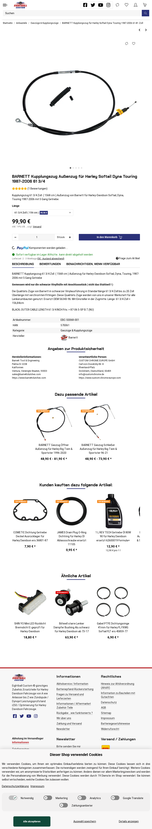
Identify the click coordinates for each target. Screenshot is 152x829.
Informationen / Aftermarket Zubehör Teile (74, 705)
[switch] (13, 798)
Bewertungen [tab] (50, 264)
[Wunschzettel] (126, 5)
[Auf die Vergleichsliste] (126, 43)
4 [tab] (79, 168)
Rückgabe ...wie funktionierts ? (75, 712)
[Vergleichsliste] (117, 5)
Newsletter (63, 728)
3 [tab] (76, 168)
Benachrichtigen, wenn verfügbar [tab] (93, 264)
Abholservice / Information (72, 683)
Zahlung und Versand (69, 723)
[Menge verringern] (15, 237)
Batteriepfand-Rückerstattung (75, 689)
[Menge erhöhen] (70, 237)
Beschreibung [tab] (23, 264)
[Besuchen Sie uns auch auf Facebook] (85, 5)
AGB (103, 707)
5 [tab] (81, 168)
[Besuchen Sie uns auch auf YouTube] (100, 5)
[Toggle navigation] (5, 5)
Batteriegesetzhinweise (115, 723)
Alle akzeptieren (31, 821)
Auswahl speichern (84, 821)
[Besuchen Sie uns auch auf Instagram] (108, 5)
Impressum (108, 718)
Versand (37, 226)
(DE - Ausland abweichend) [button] (50, 258)
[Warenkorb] (144, 4)
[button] (135, 5)
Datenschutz (109, 702)
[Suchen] (145, 13)
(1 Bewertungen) (37, 188)
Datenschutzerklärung (15, 786)
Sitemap (106, 712)
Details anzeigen (129, 821)
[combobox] (42, 212)
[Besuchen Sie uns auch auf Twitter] (93, 5)
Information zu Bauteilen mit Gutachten (118, 695)
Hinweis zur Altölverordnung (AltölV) (117, 685)
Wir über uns (64, 718)
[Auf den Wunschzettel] (133, 43)
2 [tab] (73, 168)
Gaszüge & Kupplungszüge (76, 330)
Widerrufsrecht (110, 728)
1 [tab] (70, 168)
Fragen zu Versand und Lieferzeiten (70, 696)
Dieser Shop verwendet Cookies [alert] (76, 754)
